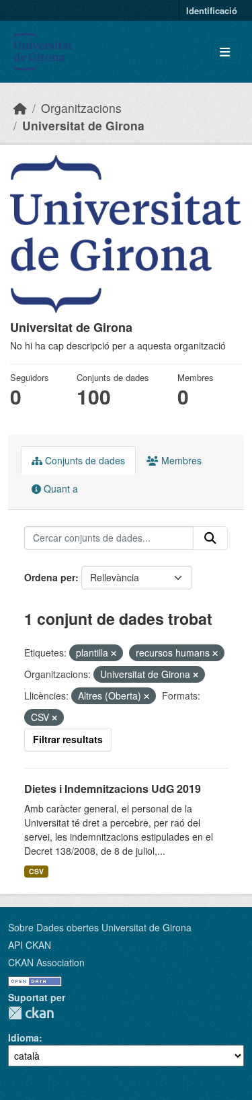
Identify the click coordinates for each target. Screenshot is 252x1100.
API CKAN (29, 944)
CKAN (31, 1013)
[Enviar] (210, 538)
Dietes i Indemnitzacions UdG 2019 (112, 788)
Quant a (59, 488)
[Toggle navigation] (225, 52)
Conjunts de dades (83, 460)
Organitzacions (81, 107)
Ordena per (49, 577)
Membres (180, 460)
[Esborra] (113, 653)
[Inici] (20, 107)
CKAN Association (46, 962)
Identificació (211, 10)
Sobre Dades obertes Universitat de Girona (100, 927)
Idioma (23, 1037)
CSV (36, 871)
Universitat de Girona (83, 125)
